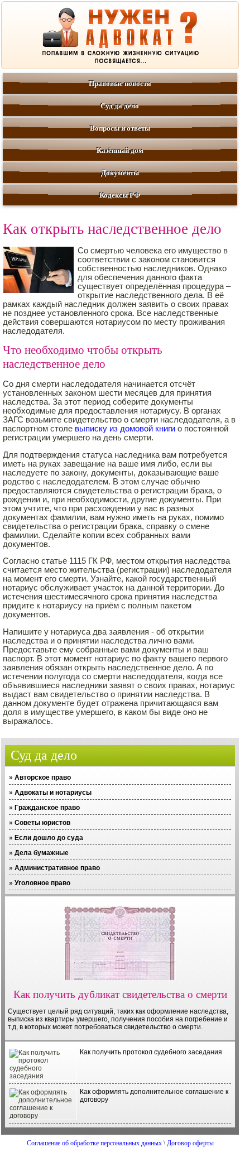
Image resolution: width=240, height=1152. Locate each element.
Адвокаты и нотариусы (53, 792)
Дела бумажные (42, 853)
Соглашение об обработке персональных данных (94, 1143)
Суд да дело (119, 106)
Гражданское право (47, 808)
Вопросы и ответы (120, 128)
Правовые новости (120, 83)
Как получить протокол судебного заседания (151, 1052)
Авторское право (43, 777)
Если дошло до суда (49, 838)
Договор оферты (190, 1143)
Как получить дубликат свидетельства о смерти (120, 994)
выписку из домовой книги (125, 428)
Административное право (57, 868)
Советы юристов (42, 823)
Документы (120, 173)
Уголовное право (42, 883)
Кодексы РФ (119, 195)
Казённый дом (120, 150)
